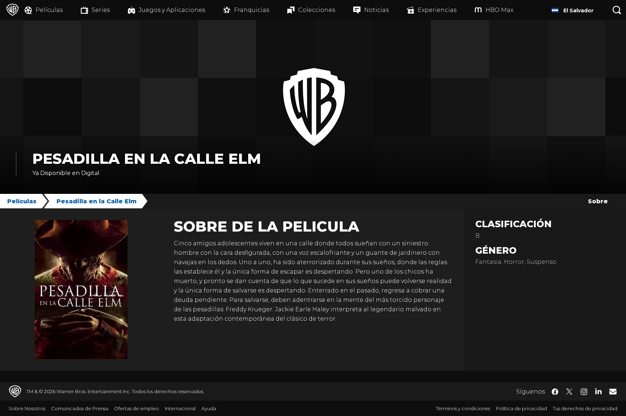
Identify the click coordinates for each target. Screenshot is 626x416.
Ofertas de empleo (136, 408)
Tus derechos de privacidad (585, 408)
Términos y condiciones (463, 408)
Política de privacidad (521, 408)
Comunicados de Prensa (79, 408)
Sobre (598, 201)
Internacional (180, 408)
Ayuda (208, 408)
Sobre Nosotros (27, 408)
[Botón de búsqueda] (617, 10)
